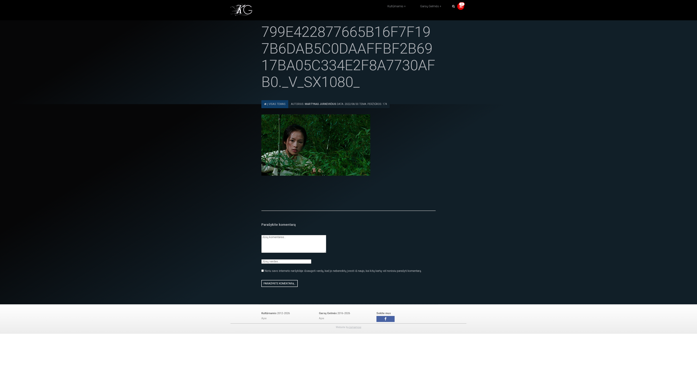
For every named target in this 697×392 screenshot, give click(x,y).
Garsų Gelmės (429, 6)
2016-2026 (334, 313)
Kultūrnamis (395, 6)
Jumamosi (355, 327)
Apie (264, 318)
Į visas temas (276, 104)
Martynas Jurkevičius (320, 104)
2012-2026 (275, 313)
